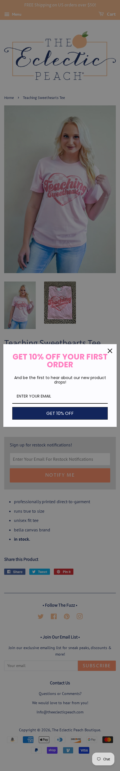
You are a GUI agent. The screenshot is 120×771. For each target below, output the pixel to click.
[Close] (110, 351)
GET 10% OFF (60, 413)
